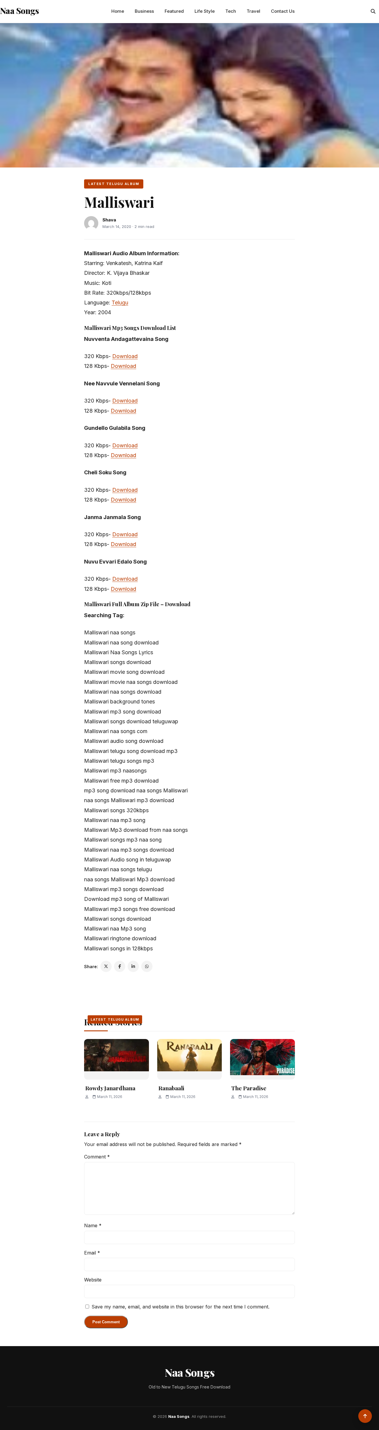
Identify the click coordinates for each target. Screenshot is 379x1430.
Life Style (205, 11)
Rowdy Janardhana (110, 1088)
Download (125, 356)
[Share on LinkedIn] (133, 966)
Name (93, 1225)
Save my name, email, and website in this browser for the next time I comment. (180, 1307)
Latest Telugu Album (113, 184)
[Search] (373, 11)
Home (117, 11)
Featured (174, 11)
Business (144, 11)
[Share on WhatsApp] (146, 966)
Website (93, 1280)
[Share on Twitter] (106, 966)
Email (92, 1253)
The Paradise (248, 1088)
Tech (230, 11)
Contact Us (283, 11)
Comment (97, 1157)
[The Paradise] (262, 1059)
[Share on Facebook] (119, 966)
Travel (253, 11)
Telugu (120, 302)
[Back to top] (365, 1416)
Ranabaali (171, 1088)
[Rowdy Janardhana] (116, 1059)
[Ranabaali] (189, 1059)
